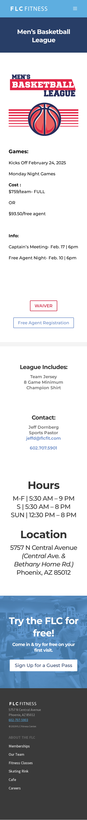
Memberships (19, 746)
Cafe (12, 779)
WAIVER (44, 305)
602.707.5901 (43, 448)
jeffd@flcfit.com (43, 438)
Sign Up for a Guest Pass (43, 665)
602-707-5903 (18, 720)
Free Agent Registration (43, 322)
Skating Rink (19, 771)
